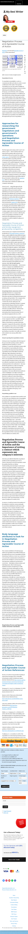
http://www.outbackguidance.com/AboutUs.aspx (13, 730)
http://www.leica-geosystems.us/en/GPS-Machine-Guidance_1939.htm (9, 707)
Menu (4, 35)
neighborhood (14, 202)
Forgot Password (7, 811)
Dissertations (14, 907)
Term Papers (14, 909)
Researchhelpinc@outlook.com (9, 889)
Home (14, 895)
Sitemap (14, 925)
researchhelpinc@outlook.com (7, 1)
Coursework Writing (14, 902)
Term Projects (14, 918)
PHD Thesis (14, 914)
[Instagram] (6, 880)
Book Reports (14, 900)
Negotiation (4, 50)
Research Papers (14, 916)
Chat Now (19, 3)
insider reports (5, 157)
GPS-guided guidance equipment (16, 233)
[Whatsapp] (12, 880)
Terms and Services (14, 921)
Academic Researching (14, 897)
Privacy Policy (14, 923)
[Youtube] (9, 880)
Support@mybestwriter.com (8, 888)
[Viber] (15, 880)
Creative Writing (14, 904)
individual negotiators (14, 198)
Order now (5, 812)
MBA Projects (14, 911)
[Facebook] (3, 880)
